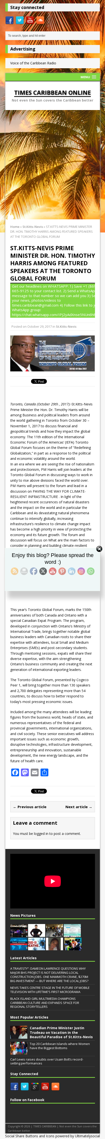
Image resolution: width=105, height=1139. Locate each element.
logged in (41, 833)
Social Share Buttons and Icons (29, 1136)
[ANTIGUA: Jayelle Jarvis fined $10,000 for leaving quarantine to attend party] (54, 947)
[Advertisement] (52, 164)
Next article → (78, 806)
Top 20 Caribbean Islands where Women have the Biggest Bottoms (60, 1046)
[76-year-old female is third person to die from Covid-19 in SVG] (36, 947)
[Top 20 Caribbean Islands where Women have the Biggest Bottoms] (18, 1052)
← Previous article (29, 806)
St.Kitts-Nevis (66, 326)
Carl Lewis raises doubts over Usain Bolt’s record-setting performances (46, 1061)
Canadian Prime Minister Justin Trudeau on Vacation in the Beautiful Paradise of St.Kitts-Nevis (61, 1032)
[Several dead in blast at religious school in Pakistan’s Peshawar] (54, 934)
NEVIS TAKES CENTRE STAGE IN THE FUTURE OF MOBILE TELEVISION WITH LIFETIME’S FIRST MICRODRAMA (50, 989)
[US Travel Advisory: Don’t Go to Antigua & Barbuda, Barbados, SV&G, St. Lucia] (18, 947)
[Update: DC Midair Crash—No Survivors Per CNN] (18, 934)
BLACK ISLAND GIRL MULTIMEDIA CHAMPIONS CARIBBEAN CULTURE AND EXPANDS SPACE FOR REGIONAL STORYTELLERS (44, 1002)
